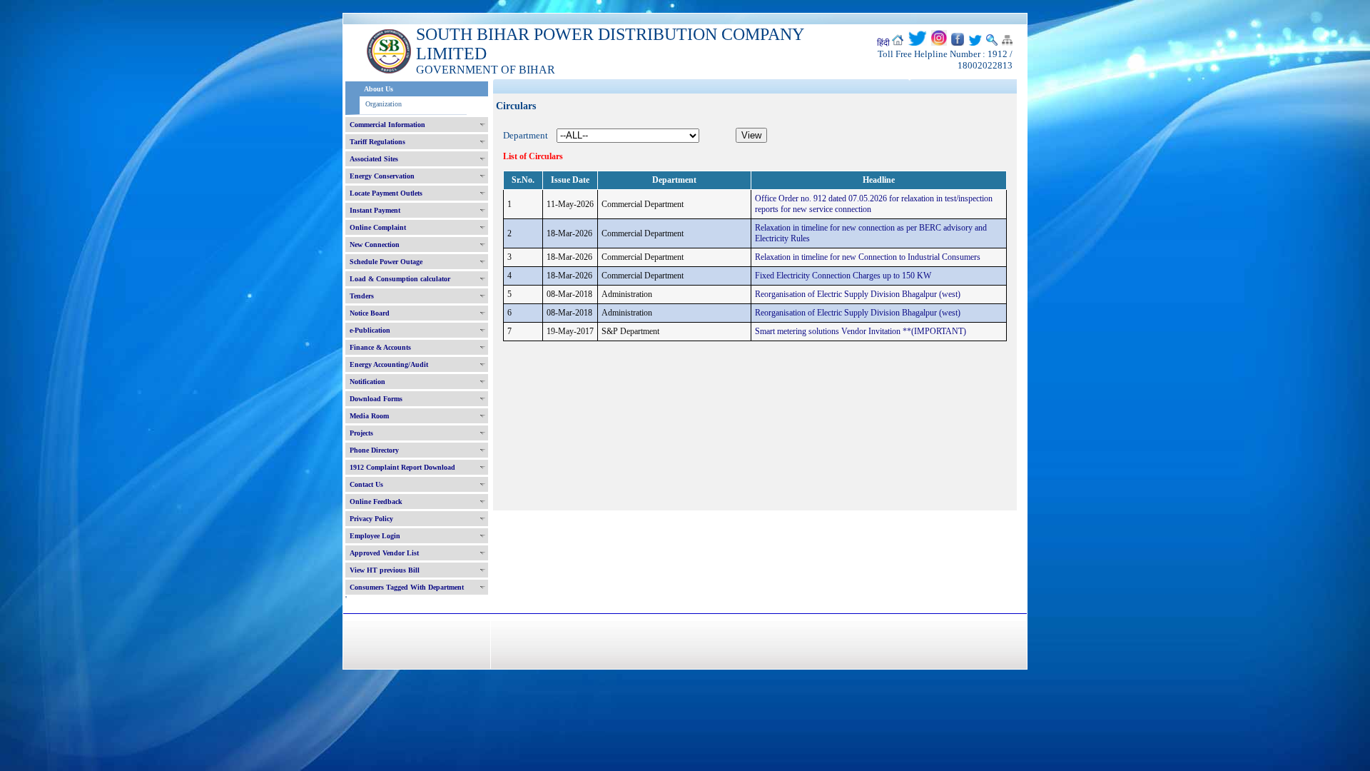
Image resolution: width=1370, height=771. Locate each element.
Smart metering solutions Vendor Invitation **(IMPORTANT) (860, 331)
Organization (383, 104)
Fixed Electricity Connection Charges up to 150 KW (843, 276)
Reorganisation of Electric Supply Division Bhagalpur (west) (857, 294)
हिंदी (883, 43)
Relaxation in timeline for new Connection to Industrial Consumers (867, 257)
